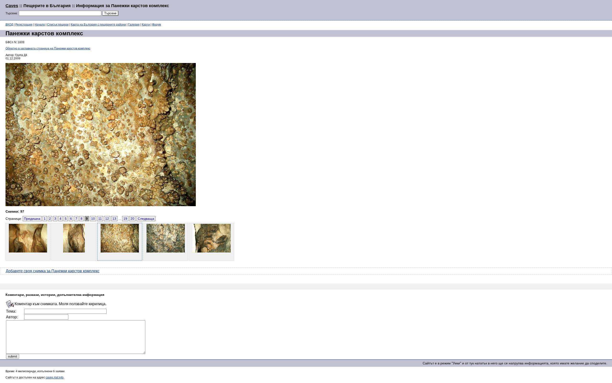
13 (114, 218)
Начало (40, 24)
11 (100, 218)
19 (125, 218)
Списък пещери (58, 24)
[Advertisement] (548, 9)
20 (132, 218)
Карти (146, 24)
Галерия (134, 24)
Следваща (146, 218)
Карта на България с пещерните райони (98, 24)
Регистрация (24, 24)
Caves (11, 5)
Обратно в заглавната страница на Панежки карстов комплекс (47, 48)
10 (93, 218)
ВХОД (9, 24)
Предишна (32, 218)
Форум (156, 24)
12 (107, 218)
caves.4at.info (55, 377)
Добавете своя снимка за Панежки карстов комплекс (52, 271)
